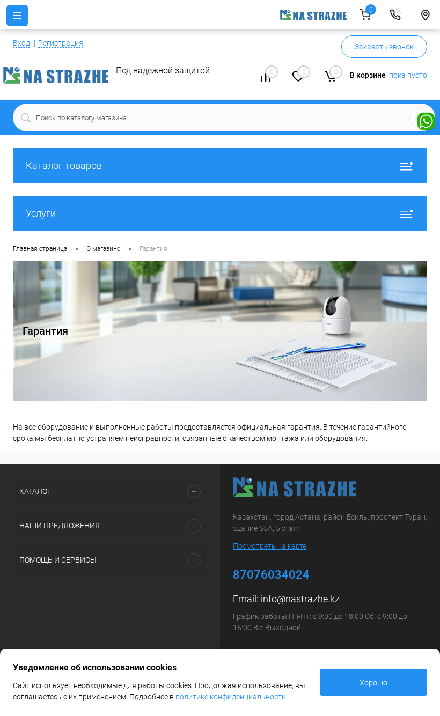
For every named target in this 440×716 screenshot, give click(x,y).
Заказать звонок (384, 46)
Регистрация (60, 43)
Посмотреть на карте (269, 546)
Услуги (41, 213)
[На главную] (315, 15)
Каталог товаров (64, 165)
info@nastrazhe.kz (300, 598)
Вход (21, 43)
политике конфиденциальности (230, 696)
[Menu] (17, 15)
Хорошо (373, 682)
